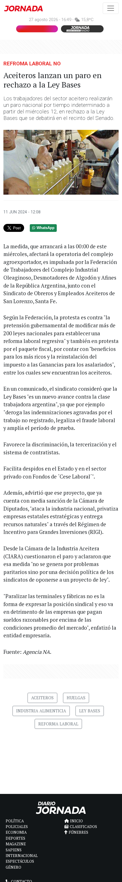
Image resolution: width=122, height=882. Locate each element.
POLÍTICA (15, 820)
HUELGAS (76, 697)
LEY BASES (89, 710)
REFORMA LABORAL (58, 724)
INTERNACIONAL (22, 855)
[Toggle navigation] (111, 8)
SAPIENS (14, 849)
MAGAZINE (16, 843)
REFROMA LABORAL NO (32, 63)
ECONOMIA (16, 832)
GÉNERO (13, 867)
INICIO (76, 820)
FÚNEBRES (78, 832)
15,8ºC (87, 19)
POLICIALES (17, 826)
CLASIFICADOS (83, 826)
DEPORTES (15, 838)
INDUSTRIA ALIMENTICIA (41, 710)
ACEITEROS (42, 697)
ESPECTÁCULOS (20, 861)
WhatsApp (45, 228)
